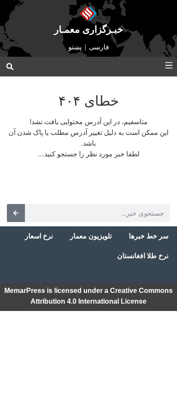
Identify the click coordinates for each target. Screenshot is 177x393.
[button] (9, 66)
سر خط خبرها (148, 236)
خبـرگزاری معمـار (88, 29)
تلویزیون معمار (91, 236)
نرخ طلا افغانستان (142, 255)
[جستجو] (16, 213)
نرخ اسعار (39, 236)
